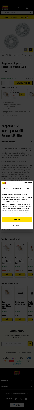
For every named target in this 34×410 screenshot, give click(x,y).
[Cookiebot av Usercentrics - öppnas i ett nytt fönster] (24, 183)
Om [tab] (28, 188)
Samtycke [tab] (6, 188)
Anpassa (16, 225)
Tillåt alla (17, 219)
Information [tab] (17, 188)
